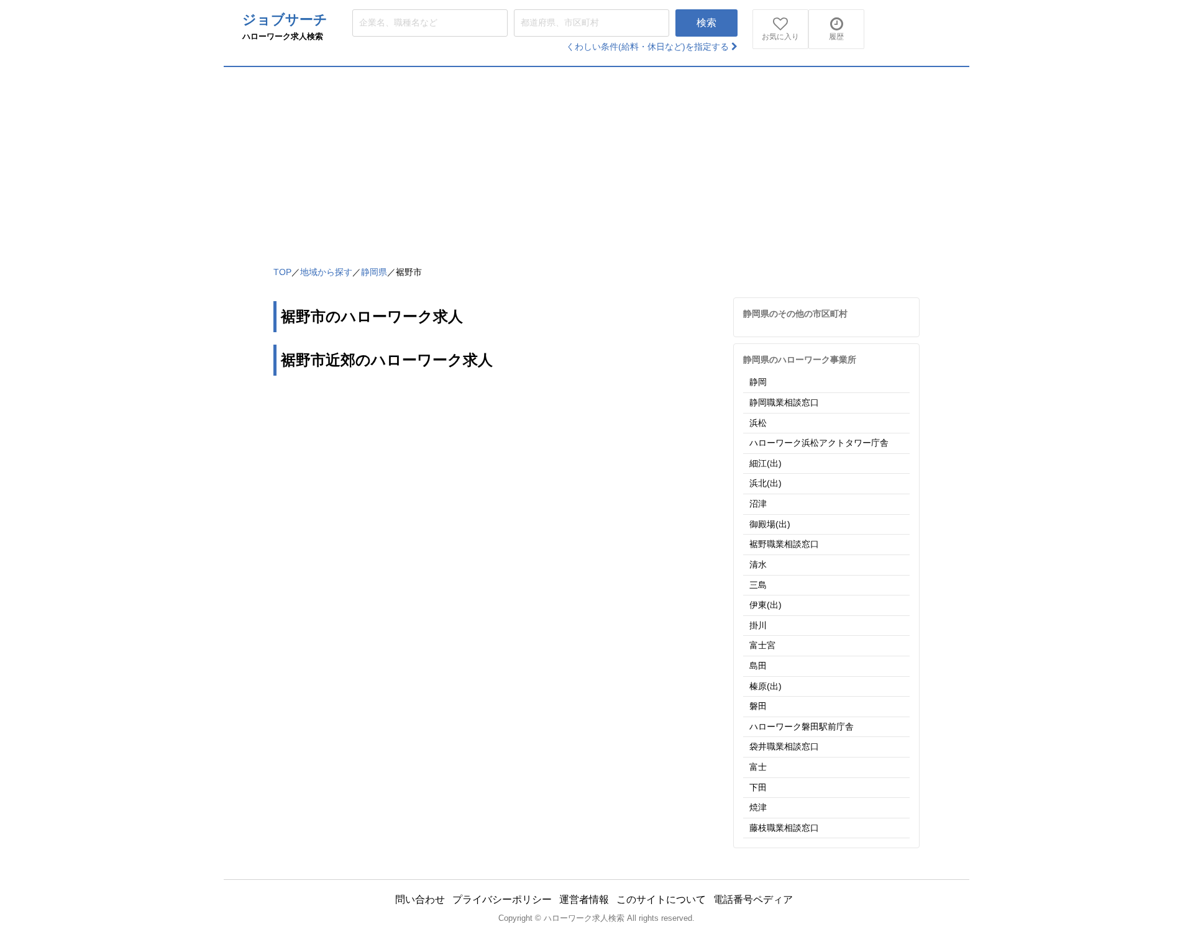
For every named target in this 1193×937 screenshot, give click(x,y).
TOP (282, 272)
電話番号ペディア (753, 899)
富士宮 (762, 645)
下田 (758, 787)
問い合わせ (420, 899)
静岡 (758, 382)
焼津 (758, 807)
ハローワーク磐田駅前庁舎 (801, 726)
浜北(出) (765, 483)
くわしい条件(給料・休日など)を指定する (648, 47)
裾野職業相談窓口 (784, 544)
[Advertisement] (596, 160)
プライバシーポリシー (502, 899)
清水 (758, 564)
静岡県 (374, 272)
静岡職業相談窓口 (784, 402)
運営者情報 (584, 899)
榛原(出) (765, 686)
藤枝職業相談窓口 (784, 828)
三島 (758, 585)
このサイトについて (661, 899)
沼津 (758, 504)
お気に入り (780, 36)
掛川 (758, 625)
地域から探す (326, 272)
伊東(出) (765, 605)
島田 (758, 666)
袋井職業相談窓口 (784, 746)
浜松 (758, 423)
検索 (706, 22)
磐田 (758, 706)
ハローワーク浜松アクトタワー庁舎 (819, 443)
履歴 (836, 36)
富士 (758, 767)
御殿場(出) (769, 524)
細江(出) (765, 463)
